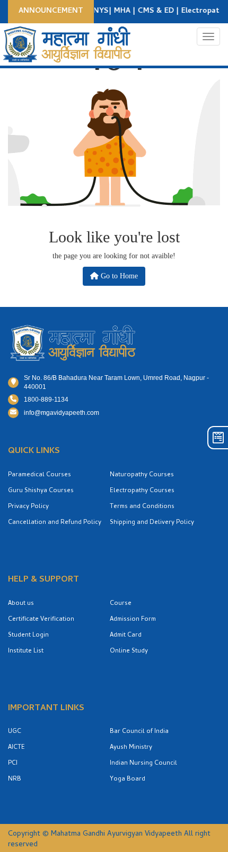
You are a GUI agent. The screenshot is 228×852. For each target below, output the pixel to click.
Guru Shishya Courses (41, 491)
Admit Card (126, 635)
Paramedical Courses (39, 475)
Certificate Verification (41, 619)
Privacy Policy (28, 507)
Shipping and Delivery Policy (152, 523)
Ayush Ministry (131, 747)
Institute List (25, 651)
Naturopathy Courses (142, 475)
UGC (14, 732)
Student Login (28, 635)
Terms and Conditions (142, 507)
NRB (14, 779)
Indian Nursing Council (143, 763)
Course (120, 604)
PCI (12, 763)
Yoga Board (127, 779)
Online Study (129, 651)
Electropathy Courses (142, 491)
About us (21, 604)
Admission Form (133, 619)
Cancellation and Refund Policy (54, 523)
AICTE (16, 747)
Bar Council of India (139, 732)
